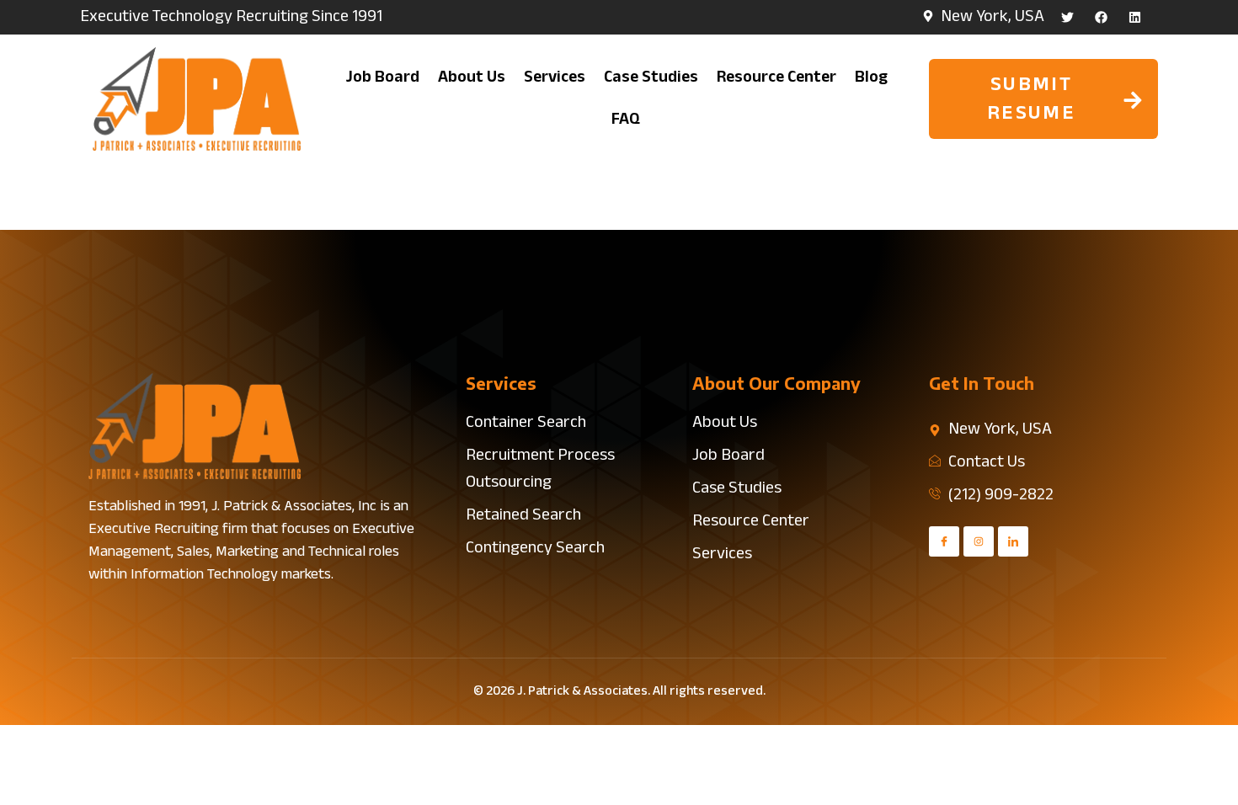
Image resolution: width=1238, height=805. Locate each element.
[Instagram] (978, 541)
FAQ (625, 120)
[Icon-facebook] (944, 541)
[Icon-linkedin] (1013, 541)
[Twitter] (1067, 17)
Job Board (382, 78)
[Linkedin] (1135, 17)
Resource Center (776, 78)
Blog (871, 78)
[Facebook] (1101, 17)
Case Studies (651, 78)
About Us (471, 78)
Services (554, 78)
